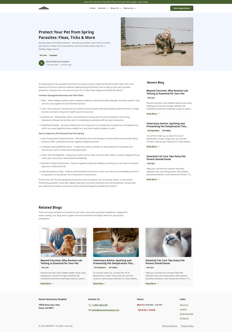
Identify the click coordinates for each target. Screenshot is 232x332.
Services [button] (102, 8)
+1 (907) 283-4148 (99, 305)
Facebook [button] (184, 318)
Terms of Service (169, 326)
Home (92, 8)
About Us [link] (184, 305)
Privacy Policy (187, 326)
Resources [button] (128, 8)
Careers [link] (183, 309)
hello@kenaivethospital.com (105, 310)
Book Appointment (182, 8)
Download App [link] (186, 313)
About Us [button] (114, 8)
